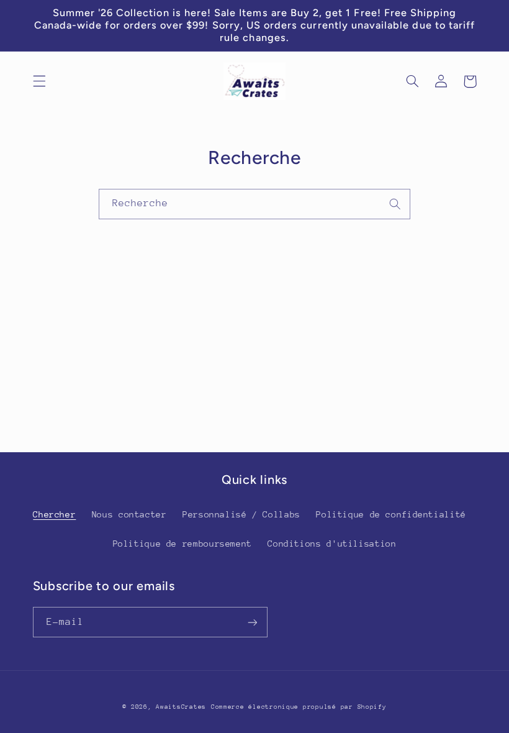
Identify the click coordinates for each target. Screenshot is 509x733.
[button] (39, 81)
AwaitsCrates (181, 707)
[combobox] (254, 204)
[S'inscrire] (252, 622)
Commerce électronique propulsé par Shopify (299, 707)
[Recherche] (395, 203)
